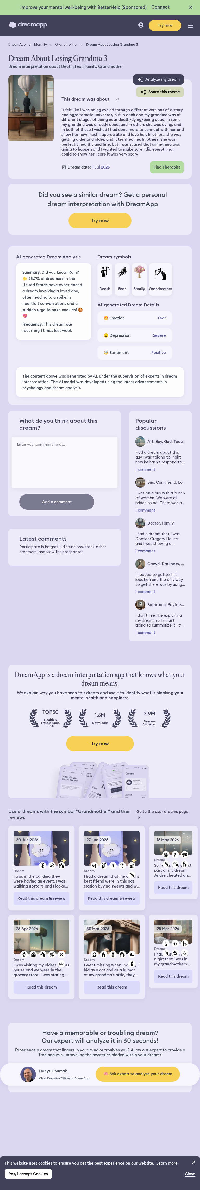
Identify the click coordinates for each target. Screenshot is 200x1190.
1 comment (145, 469)
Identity (40, 44)
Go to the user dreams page (162, 811)
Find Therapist (167, 167)
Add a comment (57, 502)
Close (190, 1173)
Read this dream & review (41, 898)
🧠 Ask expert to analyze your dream (137, 1074)
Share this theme (164, 92)
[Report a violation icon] (117, 99)
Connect (160, 7)
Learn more (167, 1163)
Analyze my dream (162, 79)
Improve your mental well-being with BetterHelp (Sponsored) (83, 7)
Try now (165, 25)
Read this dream (173, 887)
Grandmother (66, 44)
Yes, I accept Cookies (28, 1173)
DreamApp (17, 44)
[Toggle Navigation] (190, 25)
